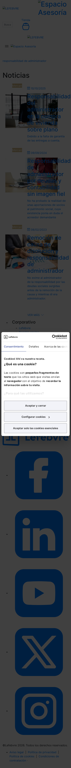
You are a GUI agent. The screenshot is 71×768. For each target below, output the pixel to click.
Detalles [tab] (34, 346)
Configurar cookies (33, 416)
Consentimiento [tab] (14, 346)
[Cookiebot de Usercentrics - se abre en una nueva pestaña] (52, 337)
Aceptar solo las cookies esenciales (35, 428)
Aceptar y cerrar (35, 405)
